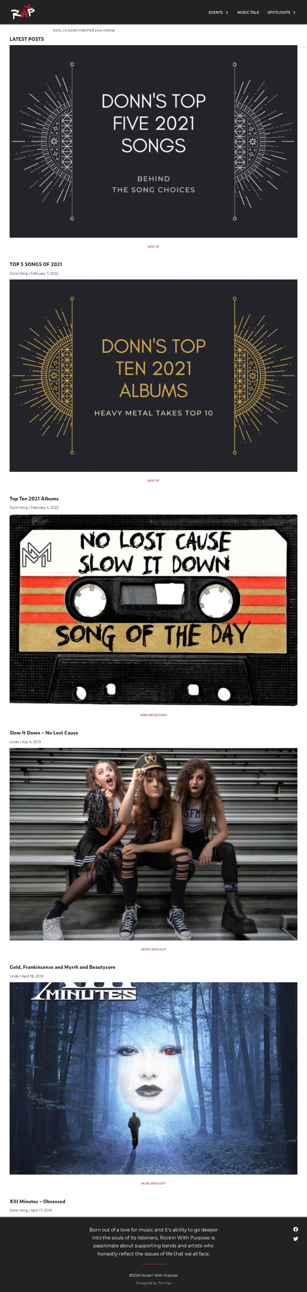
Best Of (153, 246)
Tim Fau (164, 1283)
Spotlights (279, 12)
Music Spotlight (153, 1183)
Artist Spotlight (153, 949)
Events (216, 12)
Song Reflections (153, 715)
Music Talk (248, 12)
